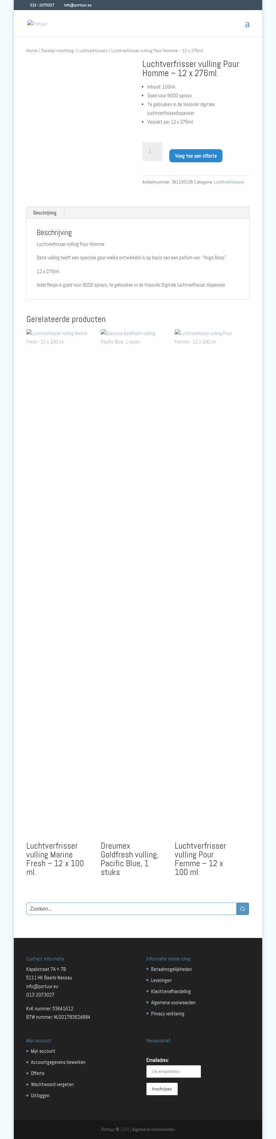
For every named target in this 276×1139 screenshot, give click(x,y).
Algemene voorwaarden (173, 1002)
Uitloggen (40, 1095)
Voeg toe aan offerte (196, 155)
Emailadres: (157, 1060)
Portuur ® (110, 1129)
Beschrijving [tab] (45, 212)
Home (31, 50)
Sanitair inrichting (57, 50)
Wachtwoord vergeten (52, 1084)
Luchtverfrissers (92, 50)
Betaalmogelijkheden (171, 969)
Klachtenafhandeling (171, 991)
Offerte (37, 1073)
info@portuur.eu (42, 986)
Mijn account (43, 1051)
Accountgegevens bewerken (58, 1062)
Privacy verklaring (167, 1013)
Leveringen (161, 980)
